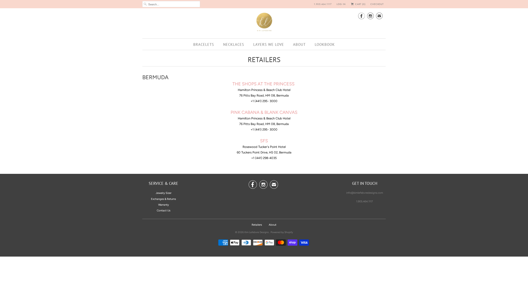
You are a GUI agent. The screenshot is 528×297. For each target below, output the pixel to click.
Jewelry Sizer (163, 192)
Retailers (257, 224)
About (272, 224)
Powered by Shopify (282, 232)
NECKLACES (233, 44)
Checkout (377, 4)
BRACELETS (203, 44)
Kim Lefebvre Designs (256, 232)
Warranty (163, 204)
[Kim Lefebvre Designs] (264, 22)
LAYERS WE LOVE (268, 44)
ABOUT (299, 44)
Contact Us (163, 210)
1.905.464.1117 (323, 4)
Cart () (359, 4)
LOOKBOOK (325, 44)
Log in (341, 4)
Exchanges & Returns (163, 198)
